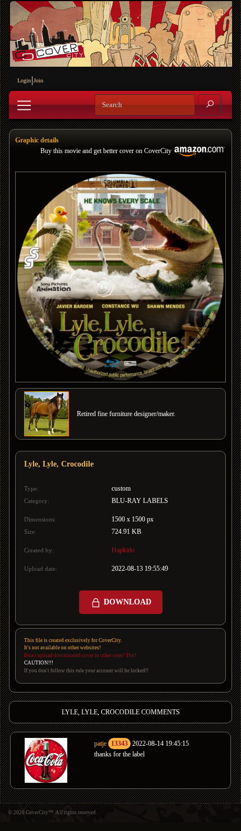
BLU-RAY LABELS (140, 501)
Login (24, 80)
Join (38, 80)
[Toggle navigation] (24, 105)
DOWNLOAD (126, 602)
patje (100, 743)
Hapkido (123, 550)
